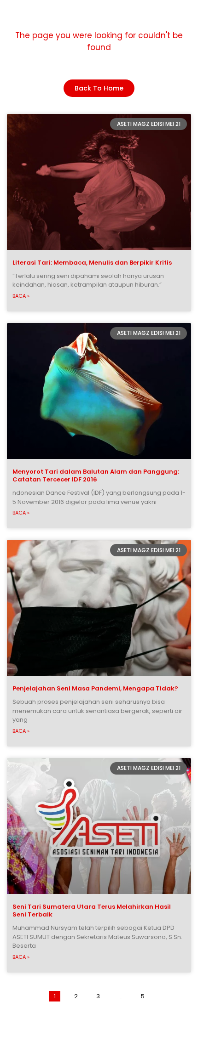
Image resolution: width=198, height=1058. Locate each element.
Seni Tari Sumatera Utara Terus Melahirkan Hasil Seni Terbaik (91, 910)
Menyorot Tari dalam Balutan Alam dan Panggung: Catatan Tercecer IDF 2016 (95, 475)
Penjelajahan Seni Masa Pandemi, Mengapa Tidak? (95, 688)
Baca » (20, 296)
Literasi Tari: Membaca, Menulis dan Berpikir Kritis (92, 262)
